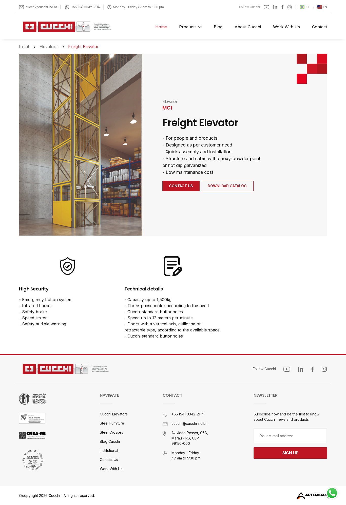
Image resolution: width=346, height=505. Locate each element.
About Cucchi (248, 26)
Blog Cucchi (110, 441)
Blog (218, 26)
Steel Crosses (111, 432)
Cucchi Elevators (114, 414)
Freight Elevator (83, 46)
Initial (24, 46)
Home (161, 26)
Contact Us (181, 186)
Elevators (48, 46)
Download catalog (227, 186)
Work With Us (286, 26)
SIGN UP (290, 452)
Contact (319, 26)
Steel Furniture (112, 423)
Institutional (109, 450)
